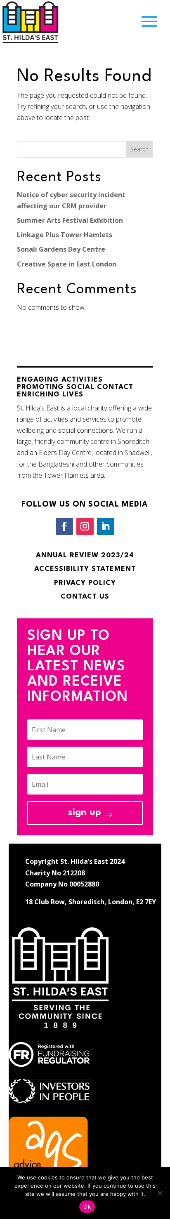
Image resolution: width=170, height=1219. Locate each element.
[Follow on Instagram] (85, 526)
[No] (160, 1193)
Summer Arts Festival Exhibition (70, 220)
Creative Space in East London (66, 264)
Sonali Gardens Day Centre (61, 249)
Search (139, 149)
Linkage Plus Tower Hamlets (64, 234)
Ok (87, 1206)
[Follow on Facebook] (64, 526)
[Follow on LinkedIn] (105, 526)
